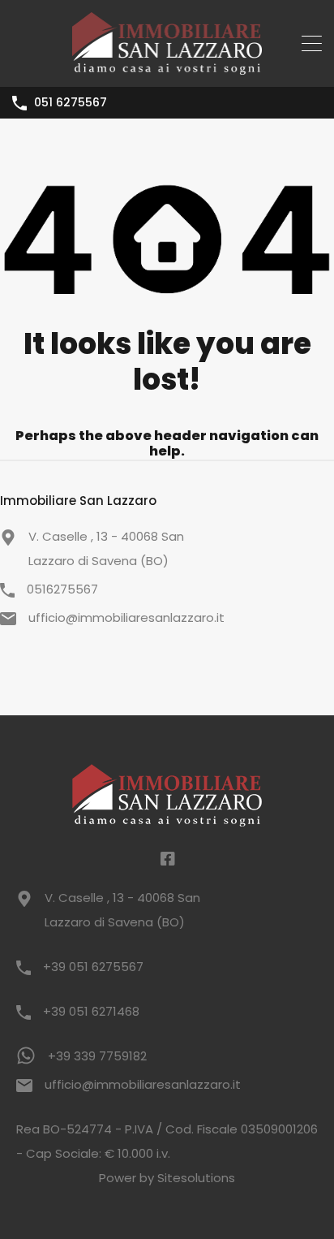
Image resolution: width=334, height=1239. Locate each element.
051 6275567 (70, 103)
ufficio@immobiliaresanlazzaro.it (126, 617)
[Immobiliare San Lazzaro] (167, 67)
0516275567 (62, 589)
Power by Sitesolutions (167, 1177)
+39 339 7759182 (97, 1055)
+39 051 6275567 (93, 966)
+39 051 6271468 (91, 1011)
